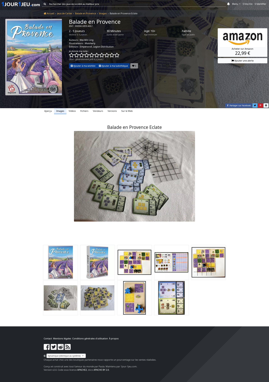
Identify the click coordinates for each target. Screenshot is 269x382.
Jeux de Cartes (64, 13)
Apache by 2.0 (101, 369)
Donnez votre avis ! (83, 25)
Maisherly (90, 43)
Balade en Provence (85, 13)
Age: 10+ (149, 31)
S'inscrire (247, 3)
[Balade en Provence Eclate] (134, 262)
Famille (186, 31)
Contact (48, 338)
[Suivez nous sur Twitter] (54, 348)
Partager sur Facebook (240, 105)
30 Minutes (114, 31)
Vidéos (72, 111)
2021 (71, 25)
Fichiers (84, 111)
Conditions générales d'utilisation (90, 338)
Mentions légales (62, 338)
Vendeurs (98, 111)
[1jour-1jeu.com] (21, 4)
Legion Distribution (103, 46)
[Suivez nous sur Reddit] (61, 348)
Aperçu (48, 111)
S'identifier (260, 3)
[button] (228, 4)
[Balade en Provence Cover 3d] (97, 262)
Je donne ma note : (79, 51)
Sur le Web (127, 111)
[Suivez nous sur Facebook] (47, 348)
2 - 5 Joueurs (77, 31)
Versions (112, 111)
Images (103, 13)
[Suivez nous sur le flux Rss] (68, 348)
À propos (114, 338)
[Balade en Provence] (33, 57)
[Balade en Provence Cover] (60, 262)
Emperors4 (86, 46)
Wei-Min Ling (86, 40)
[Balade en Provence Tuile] (134, 297)
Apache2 (82, 369)
